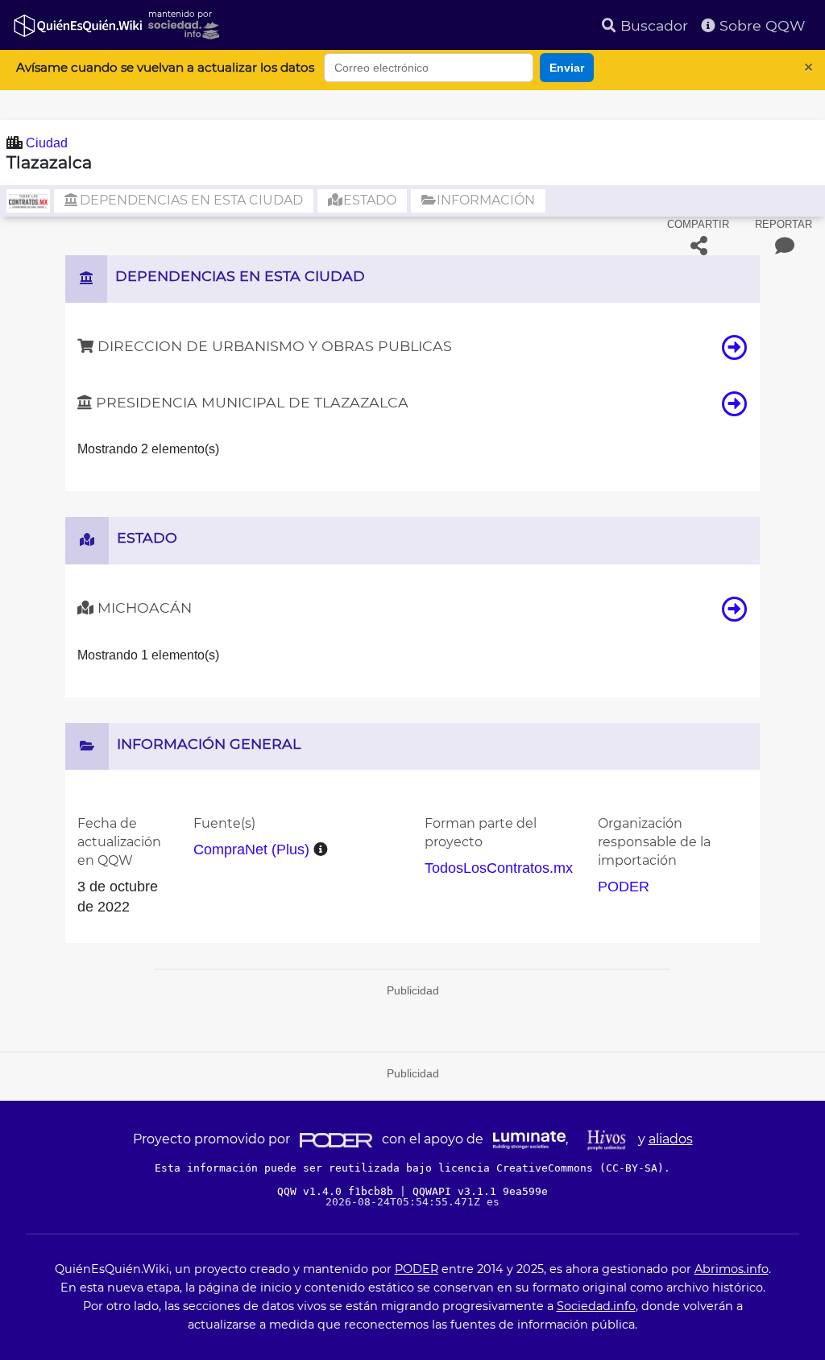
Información (484, 200)
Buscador (652, 25)
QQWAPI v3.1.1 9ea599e (480, 1191)
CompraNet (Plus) (251, 849)
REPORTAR (783, 224)
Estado (368, 200)
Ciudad (47, 143)
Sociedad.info (596, 1306)
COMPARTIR (698, 224)
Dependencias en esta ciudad (190, 200)
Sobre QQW (760, 25)
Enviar (566, 67)
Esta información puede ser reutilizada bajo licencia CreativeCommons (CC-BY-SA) (409, 1168)
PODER (623, 886)
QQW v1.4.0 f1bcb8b (338, 1191)
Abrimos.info (731, 1269)
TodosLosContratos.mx (499, 868)
